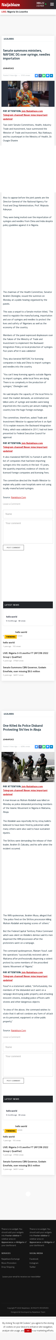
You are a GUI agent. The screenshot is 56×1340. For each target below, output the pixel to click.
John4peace (8, 68)
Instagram (34, 1262)
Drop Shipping (7, 1266)
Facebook (34, 1258)
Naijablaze (11, 4)
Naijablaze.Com (18, 497)
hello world (11, 616)
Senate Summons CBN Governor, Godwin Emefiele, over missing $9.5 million (24, 669)
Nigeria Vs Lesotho (14, 11)
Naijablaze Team (38, 1312)
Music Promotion (8, 1262)
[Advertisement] (28, 25)
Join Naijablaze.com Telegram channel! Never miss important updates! (25, 115)
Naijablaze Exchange (10, 1258)
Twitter (33, 1266)
